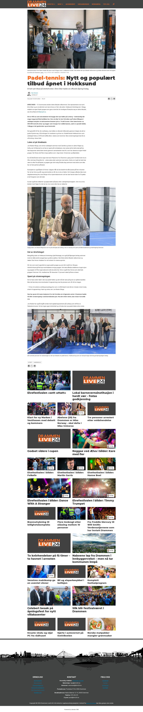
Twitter (105, 683)
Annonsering (38, 680)
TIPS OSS (106, 4)
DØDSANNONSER (83, 4)
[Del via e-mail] (114, 99)
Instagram (105, 685)
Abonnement (38, 683)
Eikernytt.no (42, 112)
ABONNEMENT (70, 4)
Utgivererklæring (38, 685)
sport (30, 362)
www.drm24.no (91, 703)
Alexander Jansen (77, 680)
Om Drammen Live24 (37, 690)
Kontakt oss (37, 692)
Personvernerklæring (37, 688)
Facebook (105, 680)
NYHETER (50, 4)
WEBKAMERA (96, 4)
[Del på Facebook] (109, 99)
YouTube (105, 688)
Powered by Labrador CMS (71, 709)
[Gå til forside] (36, 4)
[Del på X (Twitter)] (111, 99)
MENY (60, 4)
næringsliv (37, 362)
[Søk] (114, 4)
